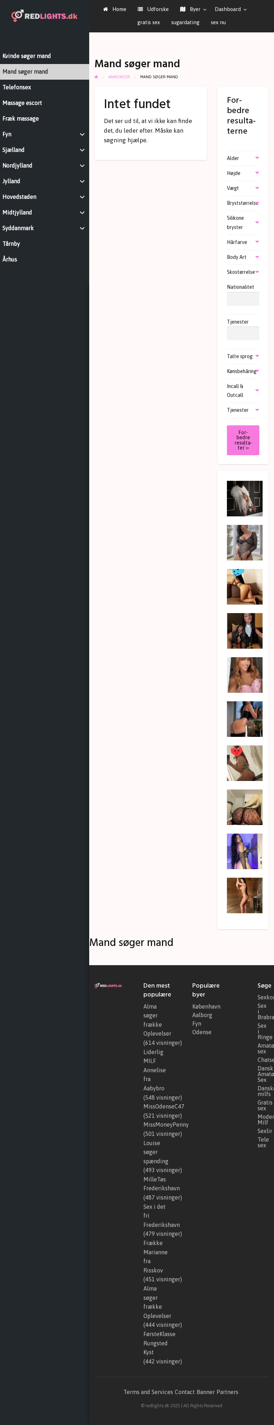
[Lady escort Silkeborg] (245, 630)
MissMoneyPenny (166, 1124)
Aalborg (202, 1015)
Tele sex (263, 1142)
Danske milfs (263, 1091)
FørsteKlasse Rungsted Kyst (159, 1343)
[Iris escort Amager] (245, 497)
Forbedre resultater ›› (243, 440)
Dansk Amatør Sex (263, 1074)
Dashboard (228, 9)
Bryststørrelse (243, 203)
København (206, 1006)
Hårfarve (237, 242)
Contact (185, 1392)
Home (118, 9)
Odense (202, 1032)
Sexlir (263, 1131)
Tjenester (238, 322)
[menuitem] (114, 9)
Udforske (157, 9)
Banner (206, 1392)
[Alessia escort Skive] (245, 762)
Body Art (237, 257)
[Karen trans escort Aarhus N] (245, 542)
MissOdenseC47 (163, 1106)
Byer (194, 9)
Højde (233, 173)
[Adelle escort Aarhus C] (245, 718)
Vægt (233, 188)
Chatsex (263, 1060)
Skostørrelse (241, 272)
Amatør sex (263, 1048)
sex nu (218, 22)
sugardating (185, 22)
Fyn (196, 1023)
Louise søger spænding (155, 1152)
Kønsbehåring (242, 371)
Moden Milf (263, 1119)
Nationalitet (240, 287)
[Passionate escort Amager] (245, 674)
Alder (233, 158)
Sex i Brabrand (263, 1011)
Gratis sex (263, 1105)
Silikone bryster (235, 222)
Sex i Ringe (263, 1031)
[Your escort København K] (245, 586)
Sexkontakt (263, 997)
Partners (227, 1392)
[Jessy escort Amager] (245, 806)
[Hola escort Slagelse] (245, 850)
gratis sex (148, 22)
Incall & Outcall (235, 390)
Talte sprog (240, 356)
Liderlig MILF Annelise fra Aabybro (154, 1070)
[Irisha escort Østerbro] (245, 894)
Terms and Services (148, 1392)
